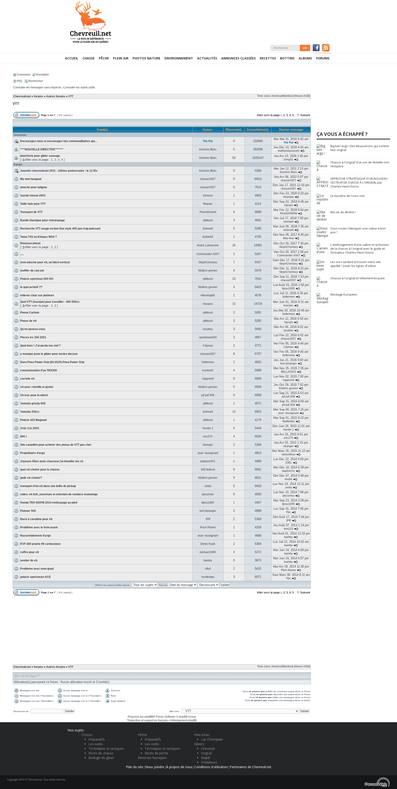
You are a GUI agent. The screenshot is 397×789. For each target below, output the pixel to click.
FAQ (19, 81)
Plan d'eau (202, 735)
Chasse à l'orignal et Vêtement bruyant (357, 278)
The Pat (208, 141)
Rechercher (35, 81)
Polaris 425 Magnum (33, 420)
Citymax (208, 345)
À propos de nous (179, 767)
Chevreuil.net (22, 96)
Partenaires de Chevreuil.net (250, 767)
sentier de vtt (28, 560)
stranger (208, 444)
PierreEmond (208, 212)
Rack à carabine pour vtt (36, 519)
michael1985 (208, 552)
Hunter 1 (207, 428)
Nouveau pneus (30, 243)
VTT (70, 96)
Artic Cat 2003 (29, 428)
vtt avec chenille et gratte (36, 387)
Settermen (288, 296)
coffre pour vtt (29, 552)
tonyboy (208, 329)
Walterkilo (288, 421)
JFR (207, 519)
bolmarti (289, 221)
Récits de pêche (156, 753)
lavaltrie (288, 330)
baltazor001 (207, 461)
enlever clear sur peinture (37, 295)
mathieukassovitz (288, 150)
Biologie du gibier (101, 757)
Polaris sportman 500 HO (36, 278)
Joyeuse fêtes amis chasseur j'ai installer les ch (51, 461)
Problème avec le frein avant (39, 527)
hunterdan (207, 577)
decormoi (208, 494)
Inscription (42, 74)
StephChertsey (288, 247)
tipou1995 (288, 288)
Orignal (206, 753)
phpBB (149, 716)
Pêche (142, 735)
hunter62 (207, 370)
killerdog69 (208, 295)
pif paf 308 (207, 395)
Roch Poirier (208, 527)
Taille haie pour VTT (32, 203)
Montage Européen (343, 294)
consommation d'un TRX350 (38, 370)
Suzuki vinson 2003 (32, 195)
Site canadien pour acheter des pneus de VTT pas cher (55, 444)
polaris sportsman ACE (35, 577)
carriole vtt (27, 378)
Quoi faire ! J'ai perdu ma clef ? (40, 345)
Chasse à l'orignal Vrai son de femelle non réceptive (359, 164)
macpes (208, 303)
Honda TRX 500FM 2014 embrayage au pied (48, 502)
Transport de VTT (31, 212)
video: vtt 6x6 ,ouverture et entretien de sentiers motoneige (59, 494)
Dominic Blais (207, 149)
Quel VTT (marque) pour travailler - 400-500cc (50, 301)
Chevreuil (208, 748)
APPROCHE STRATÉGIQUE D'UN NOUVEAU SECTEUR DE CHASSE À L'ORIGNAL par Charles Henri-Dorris (359, 182)
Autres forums (55, 96)
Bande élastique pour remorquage (42, 220)
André (288, 479)
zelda (207, 486)
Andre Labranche (208, 245)
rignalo (288, 205)
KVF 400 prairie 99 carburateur (40, 544)
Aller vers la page (269, 115)
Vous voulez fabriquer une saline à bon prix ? (358, 230)
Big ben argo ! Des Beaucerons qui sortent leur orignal (359, 148)
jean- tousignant (288, 413)
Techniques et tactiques (106, 748)
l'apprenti (208, 378)
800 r (23, 436)
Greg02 (288, 159)
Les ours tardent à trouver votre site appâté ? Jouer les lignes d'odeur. (355, 264)
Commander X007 (207, 254)
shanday (288, 197)
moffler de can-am (32, 270)
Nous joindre (154, 767)
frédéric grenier (207, 270)
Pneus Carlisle (29, 312)
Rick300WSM (288, 213)
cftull (208, 568)
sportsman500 (208, 337)
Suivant (305, 115)
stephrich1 (288, 471)
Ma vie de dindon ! (343, 212)
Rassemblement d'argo (35, 535)
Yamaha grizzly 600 (32, 403)
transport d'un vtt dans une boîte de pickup (48, 486)
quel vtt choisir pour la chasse (40, 469)
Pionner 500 (28, 510)
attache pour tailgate (33, 187)
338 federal (208, 469)
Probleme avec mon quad (37, 568)
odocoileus (288, 454)
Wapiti (205, 757)
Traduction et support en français (147, 720)
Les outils (95, 744)
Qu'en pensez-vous (32, 329)
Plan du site (134, 767)
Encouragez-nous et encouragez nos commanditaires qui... (58, 141)
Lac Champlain (212, 739)
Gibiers (199, 744)
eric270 (208, 436)
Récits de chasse (100, 753)
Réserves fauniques (152, 757)
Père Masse (288, 570)
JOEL (288, 462)
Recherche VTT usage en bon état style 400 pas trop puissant (60, 228)
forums (38, 96)
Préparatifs (96, 739)
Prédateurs (209, 762)
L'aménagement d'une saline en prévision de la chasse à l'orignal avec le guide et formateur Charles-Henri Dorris (359, 249)
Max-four (288, 238)
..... (22, 254)
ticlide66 (208, 236)
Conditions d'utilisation (211, 767)
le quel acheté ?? (31, 287)
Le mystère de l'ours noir (347, 196)
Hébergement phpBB (183, 720)
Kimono (208, 195)
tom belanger (288, 363)
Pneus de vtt (28, 320)
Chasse (87, 735)
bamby (288, 537)
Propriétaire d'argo (32, 453)
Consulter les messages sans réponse (37, 87)
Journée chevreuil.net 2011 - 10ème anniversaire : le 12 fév (58, 170)
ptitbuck (208, 220)
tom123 (288, 528)
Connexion (23, 74)
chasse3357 (208, 179)
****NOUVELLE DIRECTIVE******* (41, 149)
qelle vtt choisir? (31, 477)
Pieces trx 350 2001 (33, 337)
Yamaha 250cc (30, 411)
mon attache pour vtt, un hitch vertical (45, 262)
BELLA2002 (288, 371)
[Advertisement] (162, 631)
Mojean (208, 203)
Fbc (288, 512)
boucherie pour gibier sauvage (40, 155)
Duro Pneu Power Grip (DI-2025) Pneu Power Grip (52, 362)
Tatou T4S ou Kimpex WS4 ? (38, 236)
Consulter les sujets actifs (79, 87)
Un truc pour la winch (34, 395)
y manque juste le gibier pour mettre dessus (49, 353)
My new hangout (30, 179)
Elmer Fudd (208, 544)
